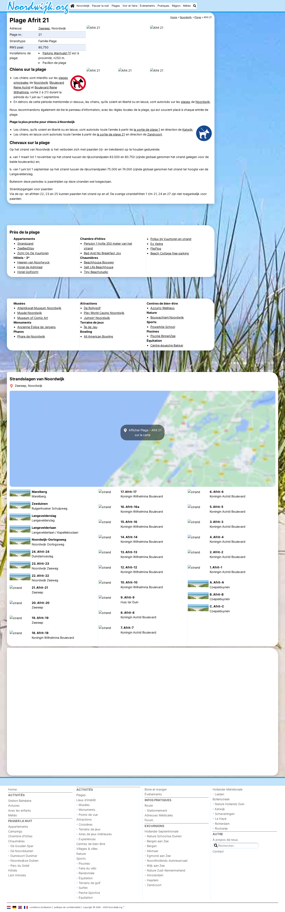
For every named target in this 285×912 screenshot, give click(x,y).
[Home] (72, 6)
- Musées (83, 805)
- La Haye (219, 818)
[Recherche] (194, 6)
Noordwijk (83, 5)
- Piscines (83, 863)
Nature (81, 853)
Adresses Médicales (159, 815)
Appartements (18, 826)
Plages (116, 5)
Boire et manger (156, 789)
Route (149, 805)
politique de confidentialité (67, 907)
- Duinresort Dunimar (22, 856)
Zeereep (44, 28)
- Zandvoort (153, 885)
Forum (149, 820)
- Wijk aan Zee (155, 865)
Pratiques (163, 5)
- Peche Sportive (88, 892)
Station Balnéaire (19, 800)
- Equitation (84, 897)
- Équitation (84, 878)
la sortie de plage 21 (111, 134)
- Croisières (84, 824)
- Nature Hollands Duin (228, 804)
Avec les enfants (19, 810)
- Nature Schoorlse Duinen (163, 836)
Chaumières (16, 841)
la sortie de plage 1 (147, 129)
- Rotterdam (221, 823)
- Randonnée (85, 873)
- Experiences (86, 839)
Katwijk (187, 129)
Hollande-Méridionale (227, 789)
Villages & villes (87, 848)
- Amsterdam (154, 875)
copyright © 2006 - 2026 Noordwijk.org (102, 907)
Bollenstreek (221, 799)
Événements (147, 5)
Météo (187, 5)
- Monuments (85, 809)
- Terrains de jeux (88, 829)
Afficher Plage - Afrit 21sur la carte (144, 432)
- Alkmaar (151, 851)
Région (176, 5)
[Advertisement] (247, 108)
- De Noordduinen (20, 851)
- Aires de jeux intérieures (94, 834)
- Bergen (151, 846)
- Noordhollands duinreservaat (166, 860)
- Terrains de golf (88, 883)
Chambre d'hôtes (20, 836)
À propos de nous (225, 839)
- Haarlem (152, 880)
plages (185, 102)
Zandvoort (154, 134)
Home (12, 789)
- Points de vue (87, 814)
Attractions (84, 819)
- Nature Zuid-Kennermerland (165, 870)
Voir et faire (129, 5)
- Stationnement (156, 810)
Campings (15, 831)
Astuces (14, 805)
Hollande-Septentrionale (161, 831)
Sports (81, 858)
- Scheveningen (224, 814)
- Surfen (82, 887)
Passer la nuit (100, 5)
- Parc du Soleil (18, 865)
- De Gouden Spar (20, 846)
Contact (218, 851)
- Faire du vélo (86, 868)
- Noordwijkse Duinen (23, 860)
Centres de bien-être (90, 844)
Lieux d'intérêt (86, 800)
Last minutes (17, 875)
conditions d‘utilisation (41, 907)
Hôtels (12, 870)
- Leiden (218, 794)
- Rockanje (220, 828)
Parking (57, 53)
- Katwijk (219, 809)
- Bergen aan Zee (157, 841)
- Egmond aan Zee (158, 856)
